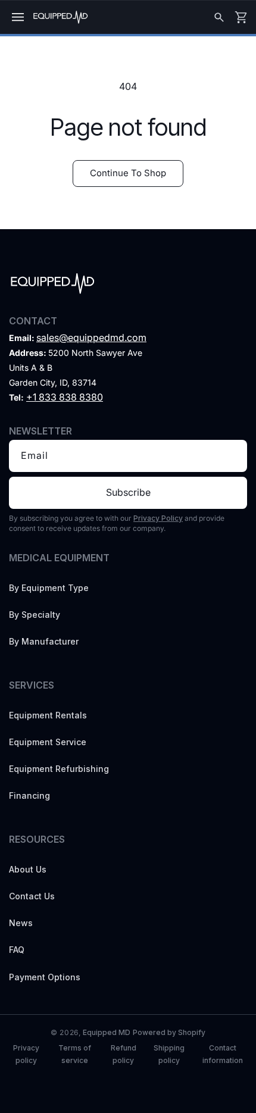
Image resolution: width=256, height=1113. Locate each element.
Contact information (222, 1053)
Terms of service (74, 1053)
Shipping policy (169, 1053)
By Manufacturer (44, 641)
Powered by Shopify (169, 1032)
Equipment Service (47, 742)
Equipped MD (106, 1032)
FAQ (16, 950)
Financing (29, 795)
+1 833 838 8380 (64, 397)
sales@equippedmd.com (91, 337)
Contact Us (32, 896)
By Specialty (34, 614)
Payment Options (44, 977)
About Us (27, 869)
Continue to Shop (128, 173)
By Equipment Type (49, 588)
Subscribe (128, 492)
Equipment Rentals (48, 715)
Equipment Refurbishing (59, 769)
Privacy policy (26, 1053)
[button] (18, 17)
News (21, 923)
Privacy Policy (158, 518)
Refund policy (123, 1053)
